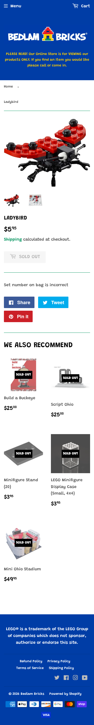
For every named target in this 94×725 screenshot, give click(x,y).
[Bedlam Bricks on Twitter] (57, 679)
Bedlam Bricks (32, 694)
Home (8, 86)
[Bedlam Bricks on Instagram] (75, 679)
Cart (85, 6)
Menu (15, 6)
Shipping (13, 240)
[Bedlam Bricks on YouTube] (84, 679)
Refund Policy (31, 661)
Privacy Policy (59, 661)
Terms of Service (30, 668)
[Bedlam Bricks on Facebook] (66, 679)
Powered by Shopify (65, 694)
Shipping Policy (61, 668)
